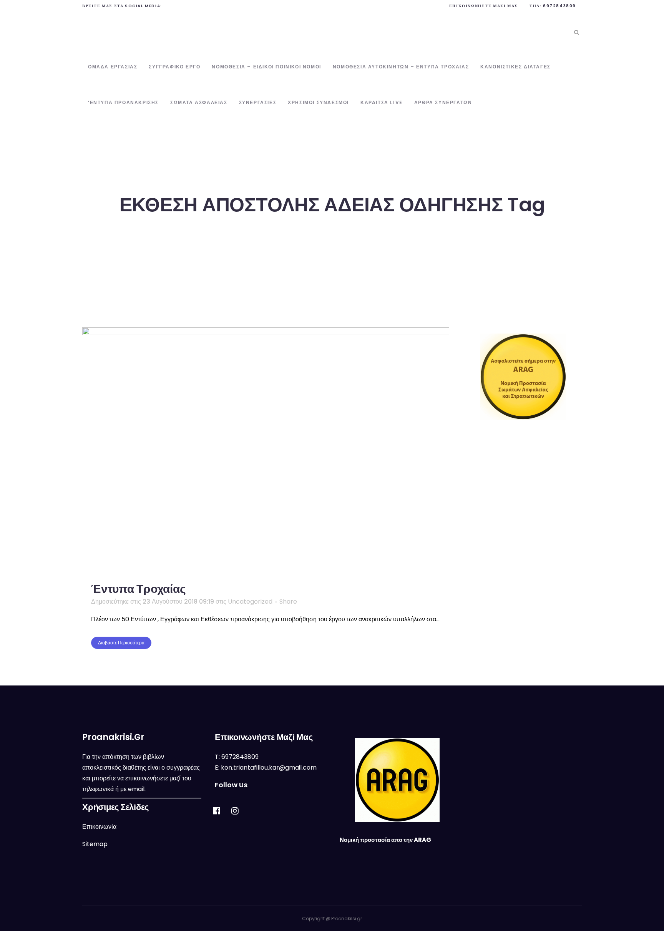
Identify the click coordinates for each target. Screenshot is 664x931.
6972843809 (559, 6)
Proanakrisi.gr (346, 918)
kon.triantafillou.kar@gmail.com (269, 767)
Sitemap (95, 844)
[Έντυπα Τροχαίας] (265, 450)
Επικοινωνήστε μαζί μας (483, 6)
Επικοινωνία (99, 826)
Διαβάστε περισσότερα (121, 642)
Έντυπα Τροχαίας (138, 589)
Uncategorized (250, 601)
